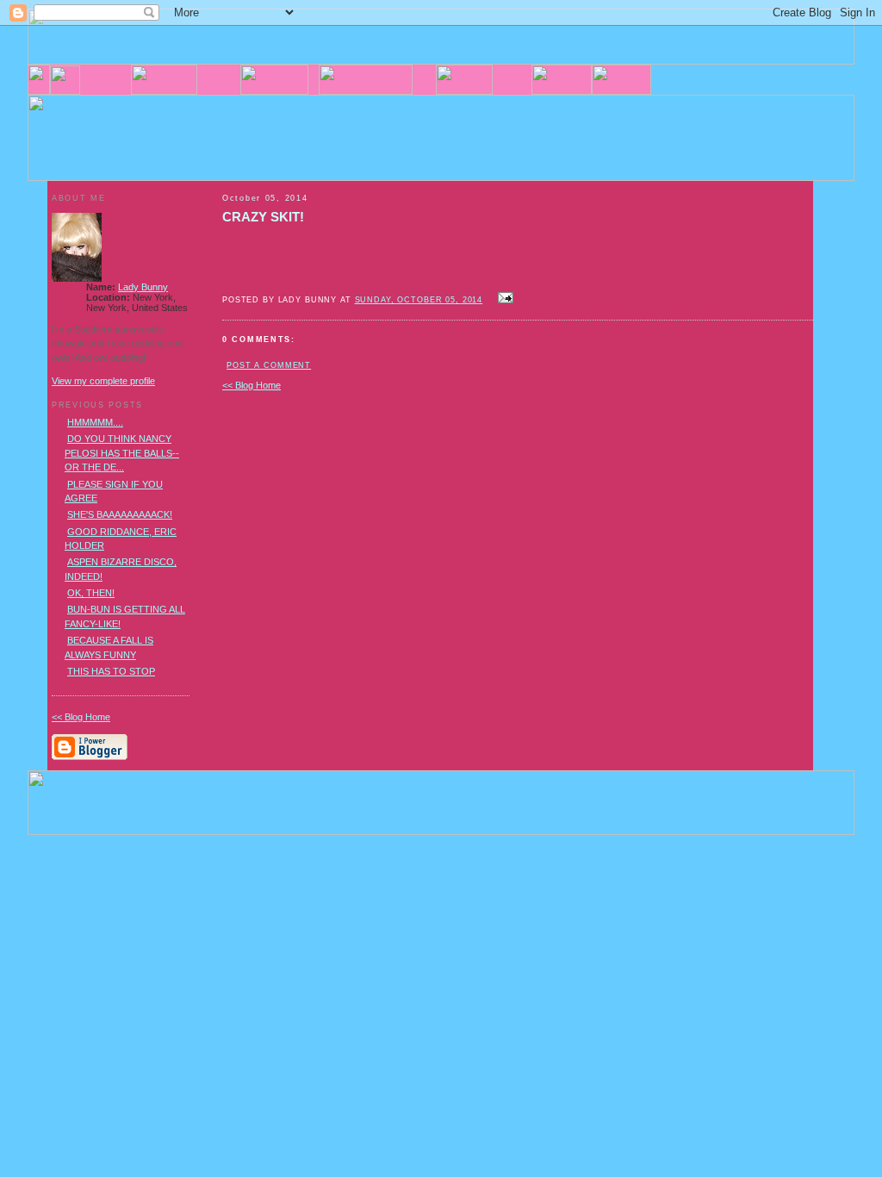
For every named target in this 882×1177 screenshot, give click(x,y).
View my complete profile (103, 381)
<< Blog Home (251, 385)
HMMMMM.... (95, 422)
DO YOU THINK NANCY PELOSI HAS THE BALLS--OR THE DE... (122, 452)
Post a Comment (269, 365)
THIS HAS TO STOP (111, 671)
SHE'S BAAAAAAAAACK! (119, 514)
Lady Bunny (143, 287)
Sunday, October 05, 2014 (419, 300)
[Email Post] (503, 299)
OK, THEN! (91, 593)
